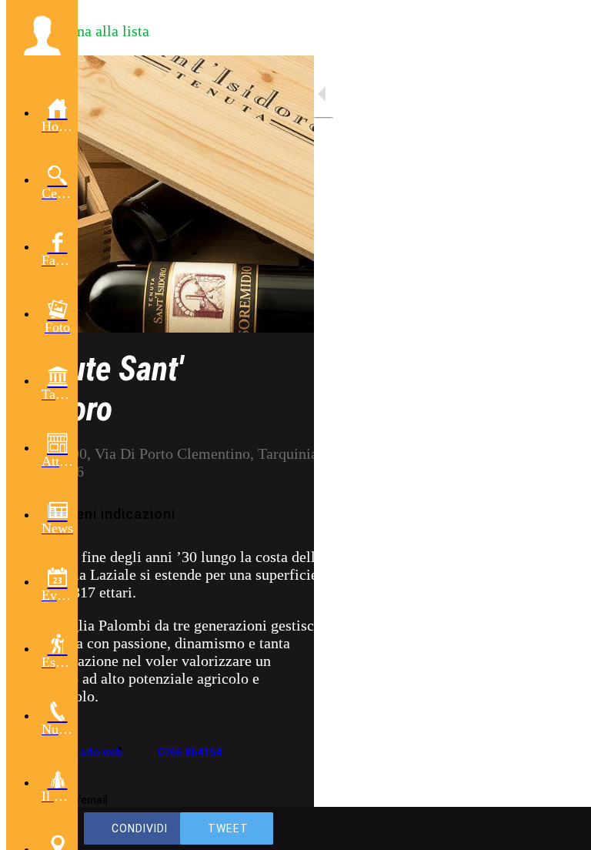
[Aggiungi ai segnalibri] (523, 828)
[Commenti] (560, 828)
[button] (41, 35)
